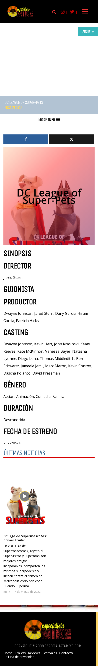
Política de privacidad (18, 656)
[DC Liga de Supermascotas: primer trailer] (25, 497)
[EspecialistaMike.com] (20, 16)
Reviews (34, 653)
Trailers (20, 653)
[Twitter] (71, 139)
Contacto (66, 653)
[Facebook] (25, 139)
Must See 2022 (13, 107)
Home (8, 653)
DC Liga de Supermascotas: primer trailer (25, 538)
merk (6, 592)
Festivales (49, 653)
